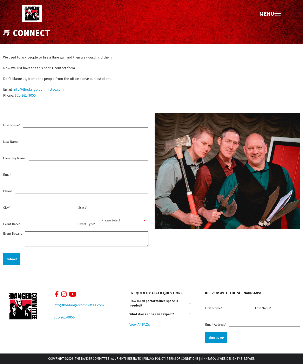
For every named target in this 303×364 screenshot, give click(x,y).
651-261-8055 (25, 95)
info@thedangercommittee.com (38, 89)
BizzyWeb (248, 358)
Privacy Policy (154, 358)
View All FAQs (139, 324)
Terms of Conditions (182, 358)
